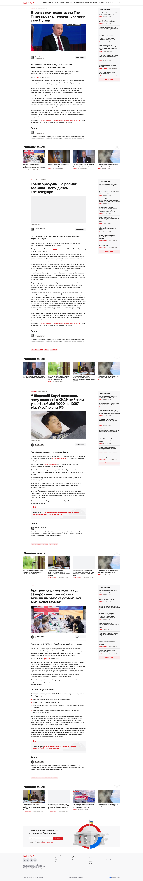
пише (37, 77)
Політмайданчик (48, 2)
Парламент (69, 2)
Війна (107, 2)
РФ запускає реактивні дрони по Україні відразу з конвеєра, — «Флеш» (109, 20)
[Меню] (119, 3)
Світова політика (103, 68)
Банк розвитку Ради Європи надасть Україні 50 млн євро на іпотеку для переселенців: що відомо (58, 378)
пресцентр (46, 658)
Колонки (101, 2)
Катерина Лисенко (40, 444)
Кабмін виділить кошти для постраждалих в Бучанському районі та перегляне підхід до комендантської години (109, 47)
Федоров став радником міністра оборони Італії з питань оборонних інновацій (107, 65)
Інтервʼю (62, 2)
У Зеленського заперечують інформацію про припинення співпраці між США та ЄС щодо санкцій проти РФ (84, 378)
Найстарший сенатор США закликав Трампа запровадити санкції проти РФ (84, 165)
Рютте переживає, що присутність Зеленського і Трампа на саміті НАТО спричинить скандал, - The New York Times (83, 573)
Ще (111, 2)
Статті (56, 2)
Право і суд (88, 2)
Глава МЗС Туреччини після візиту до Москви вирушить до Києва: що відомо (59, 165)
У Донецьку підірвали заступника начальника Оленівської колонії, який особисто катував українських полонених (109, 28)
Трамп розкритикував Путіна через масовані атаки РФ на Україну (59, 120)
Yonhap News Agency (50, 464)
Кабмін (95, 2)
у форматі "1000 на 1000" (60, 458)
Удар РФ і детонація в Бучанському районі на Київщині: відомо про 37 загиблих (108, 57)
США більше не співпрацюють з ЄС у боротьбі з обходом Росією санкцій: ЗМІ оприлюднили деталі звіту (83, 806)
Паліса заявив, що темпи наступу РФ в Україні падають (107, 73)
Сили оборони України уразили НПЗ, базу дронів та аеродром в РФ (108, 13)
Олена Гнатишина (40, 57)
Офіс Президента (79, 2)
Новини (33, 8)
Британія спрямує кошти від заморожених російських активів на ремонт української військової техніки (34, 166)
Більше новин (109, 79)
